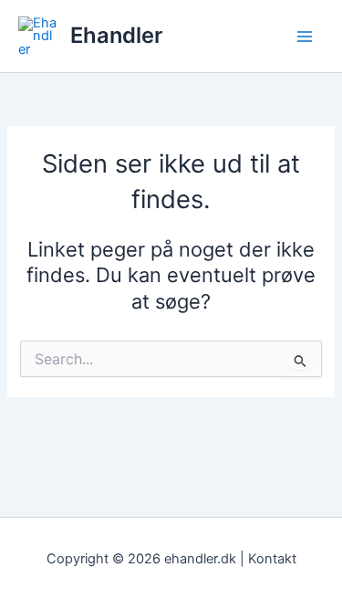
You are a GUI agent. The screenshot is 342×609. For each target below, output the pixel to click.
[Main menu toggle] (304, 36)
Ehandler (116, 35)
